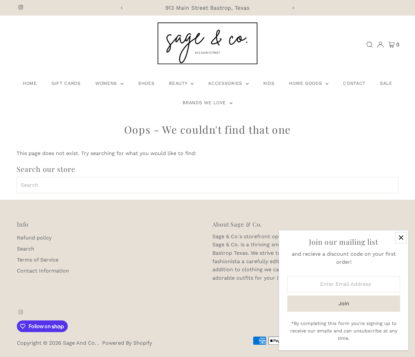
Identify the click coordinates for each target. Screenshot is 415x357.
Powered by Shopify (127, 343)
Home (30, 83)
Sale (386, 83)
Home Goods (306, 83)
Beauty (179, 83)
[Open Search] (370, 45)
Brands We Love (205, 102)
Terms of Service (37, 260)
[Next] (293, 8)
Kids (269, 83)
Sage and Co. (80, 343)
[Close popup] (401, 237)
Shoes (146, 83)
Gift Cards (66, 83)
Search (25, 249)
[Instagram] (21, 8)
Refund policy (34, 238)
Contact (354, 83)
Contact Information (43, 271)
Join (343, 303)
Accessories (226, 83)
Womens (107, 83)
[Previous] (121, 8)
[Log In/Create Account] (380, 45)
